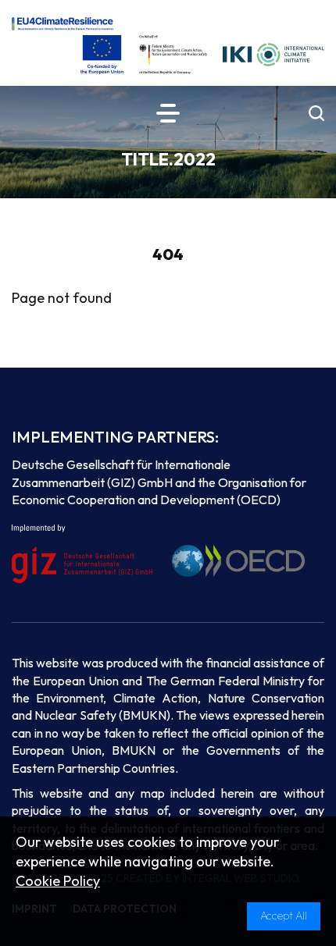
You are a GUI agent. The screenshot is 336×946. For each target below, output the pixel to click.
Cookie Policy (58, 881)
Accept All (283, 916)
